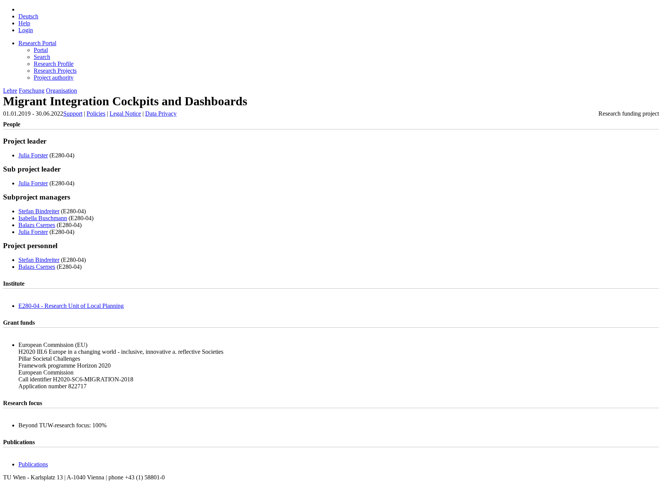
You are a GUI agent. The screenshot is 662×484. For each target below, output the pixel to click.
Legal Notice (125, 113)
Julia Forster (33, 155)
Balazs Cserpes (36, 225)
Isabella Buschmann (42, 218)
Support (72, 113)
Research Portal (37, 43)
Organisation (61, 90)
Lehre (10, 90)
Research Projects (55, 70)
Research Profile (54, 63)
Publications (33, 464)
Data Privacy (161, 113)
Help (24, 23)
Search (42, 57)
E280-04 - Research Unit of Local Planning (71, 305)
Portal (41, 50)
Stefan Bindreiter (38, 211)
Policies (96, 113)
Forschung (31, 90)
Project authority (54, 77)
